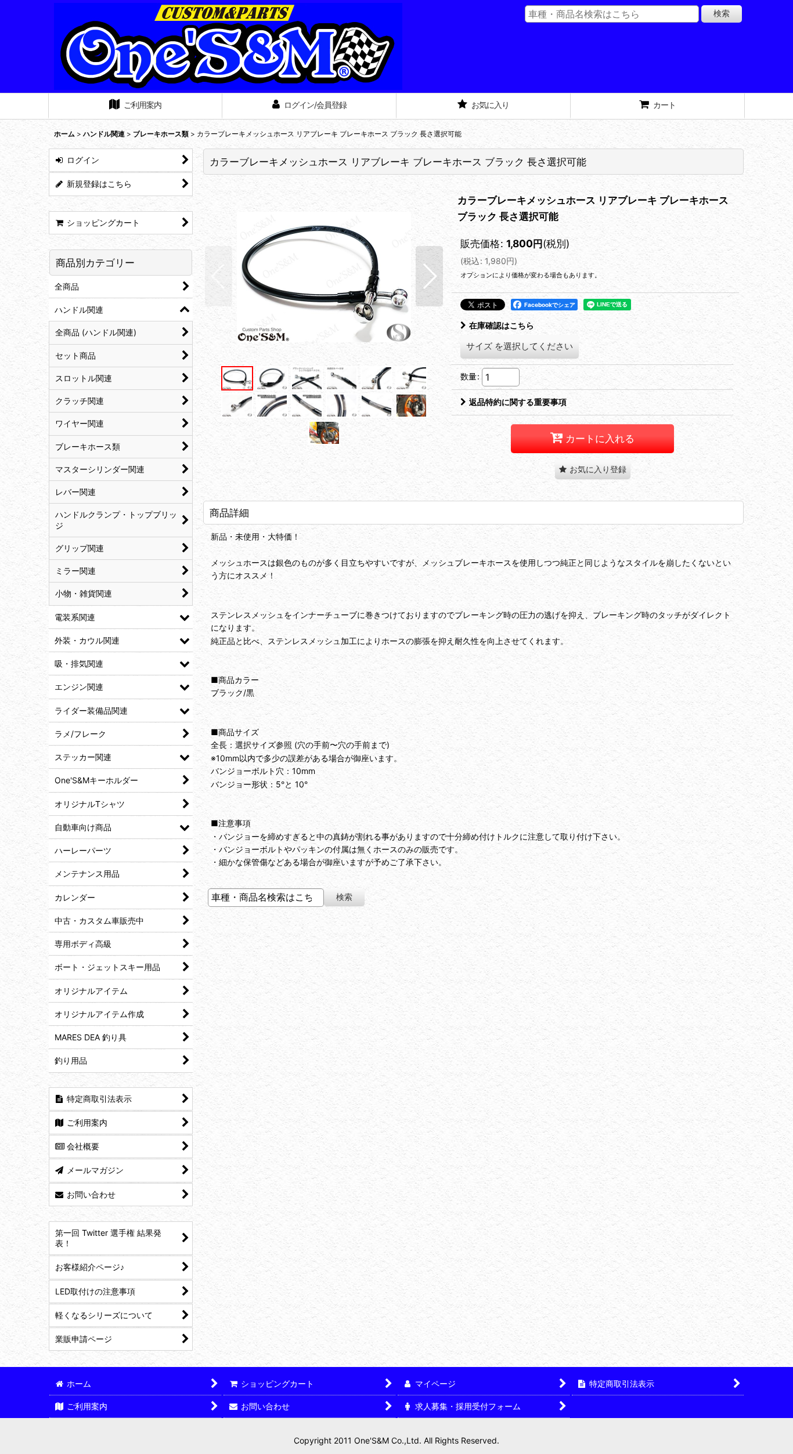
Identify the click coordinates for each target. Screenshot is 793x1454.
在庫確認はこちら (501, 325)
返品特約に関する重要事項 (518, 402)
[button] (218, 276)
